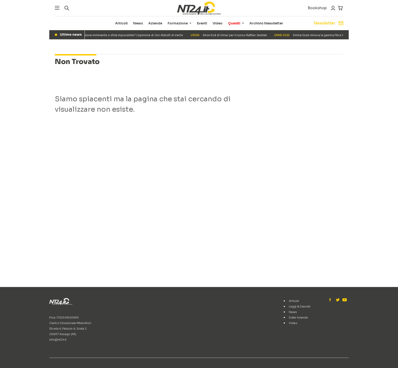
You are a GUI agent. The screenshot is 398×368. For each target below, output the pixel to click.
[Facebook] (331, 300)
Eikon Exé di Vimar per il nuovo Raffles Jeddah (226, 35)
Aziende (155, 23)
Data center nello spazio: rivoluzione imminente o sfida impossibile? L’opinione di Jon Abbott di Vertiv (102, 35)
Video (217, 23)
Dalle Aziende (298, 317)
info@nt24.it (58, 339)
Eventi (202, 23)
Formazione (178, 23)
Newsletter (324, 23)
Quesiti (234, 23)
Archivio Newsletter (266, 23)
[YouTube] (344, 300)
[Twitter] (337, 300)
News (138, 23)
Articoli (121, 23)
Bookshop (317, 8)
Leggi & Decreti (299, 306)
